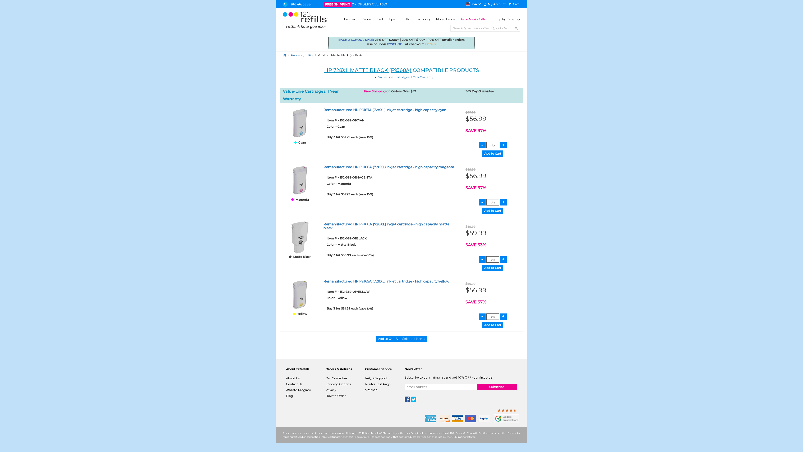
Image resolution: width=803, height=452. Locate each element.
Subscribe (497, 387)
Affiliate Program (298, 390)
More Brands (445, 19)
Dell (380, 19)
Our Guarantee (336, 378)
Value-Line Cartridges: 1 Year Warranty (405, 77)
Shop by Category (507, 19)
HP (407, 19)
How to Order (336, 396)
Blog (289, 396)
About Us (293, 378)
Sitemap (371, 390)
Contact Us (294, 384)
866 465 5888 (301, 4)
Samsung (423, 19)
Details (430, 44)
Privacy (331, 390)
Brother (349, 19)
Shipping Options (338, 384)
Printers (296, 55)
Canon (366, 19)
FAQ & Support (376, 378)
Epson (393, 19)
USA (474, 4)
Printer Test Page (378, 384)
